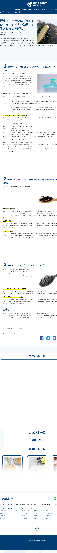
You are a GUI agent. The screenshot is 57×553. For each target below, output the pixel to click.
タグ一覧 (3, 518)
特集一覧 (3, 515)
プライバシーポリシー (51, 518)
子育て (35, 515)
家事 (25, 515)
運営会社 (48, 510)
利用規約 (48, 515)
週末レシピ (26, 510)
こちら (24, 328)
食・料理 (26, 513)
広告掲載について (50, 513)
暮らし (25, 518)
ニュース (36, 518)
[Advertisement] (22, 393)
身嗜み (35, 510)
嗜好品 (35, 513)
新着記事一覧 (4, 513)
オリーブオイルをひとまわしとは (9, 510)
